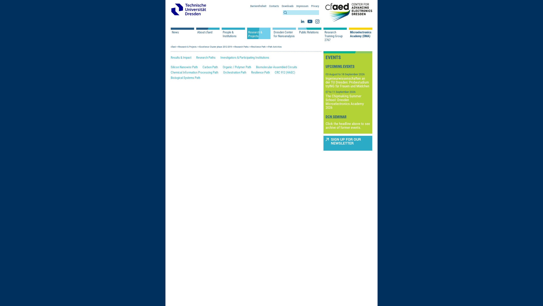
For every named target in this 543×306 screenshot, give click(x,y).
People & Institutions (230, 34)
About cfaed (204, 32)
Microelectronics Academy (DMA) (360, 34)
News (175, 32)
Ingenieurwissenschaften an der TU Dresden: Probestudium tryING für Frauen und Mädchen (347, 82)
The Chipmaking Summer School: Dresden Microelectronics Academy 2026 (345, 102)
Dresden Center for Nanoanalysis (284, 34)
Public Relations (309, 32)
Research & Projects (255, 34)
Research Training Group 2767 (334, 36)
